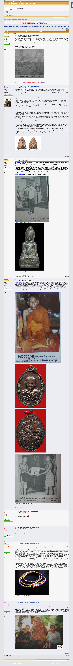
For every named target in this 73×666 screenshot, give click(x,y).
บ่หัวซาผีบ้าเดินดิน (28, 82)
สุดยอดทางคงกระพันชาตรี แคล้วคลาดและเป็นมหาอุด (60, 26)
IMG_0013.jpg (17, 78)
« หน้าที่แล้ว (64, 28)
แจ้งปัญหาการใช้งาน (49, 22)
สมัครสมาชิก (25, 19)
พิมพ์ (67, 30)
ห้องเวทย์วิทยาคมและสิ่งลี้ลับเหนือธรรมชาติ (23, 26)
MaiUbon (24, 82)
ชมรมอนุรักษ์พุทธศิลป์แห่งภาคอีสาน (9, 26)
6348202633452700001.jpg (19, 408)
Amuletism (6, 527)
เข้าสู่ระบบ (20, 19)
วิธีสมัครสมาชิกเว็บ (46, 23)
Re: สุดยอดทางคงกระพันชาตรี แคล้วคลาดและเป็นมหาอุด (28, 35)
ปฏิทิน (17, 19)
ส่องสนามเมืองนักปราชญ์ (35, 82)
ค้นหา (14, 19)
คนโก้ (42, 82)
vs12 (5, 158)
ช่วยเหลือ (10, 19)
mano (40, 82)
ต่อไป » (67, 28)
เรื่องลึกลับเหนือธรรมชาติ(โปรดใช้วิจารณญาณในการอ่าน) (41, 26)
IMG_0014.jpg (17, 222)
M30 (44, 82)
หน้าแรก (6, 19)
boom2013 (6, 510)
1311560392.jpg (18, 595)
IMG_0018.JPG (17, 503)
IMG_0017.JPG (17, 363)
